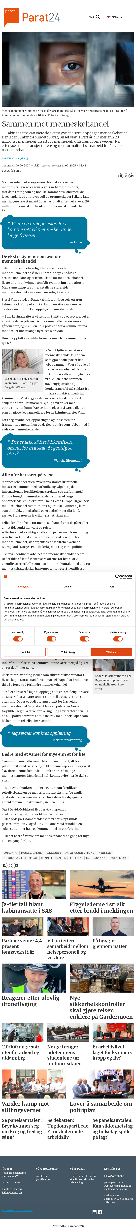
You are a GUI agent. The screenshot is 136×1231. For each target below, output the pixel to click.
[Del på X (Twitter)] (126, 175)
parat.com (42, 1176)
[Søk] (94, 17)
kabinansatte (96, 858)
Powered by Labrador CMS (68, 1226)
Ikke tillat (25, 652)
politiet (76, 858)
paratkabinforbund (79, 852)
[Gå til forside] (43, 17)
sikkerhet (54, 852)
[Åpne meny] (132, 17)
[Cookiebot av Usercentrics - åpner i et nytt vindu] (117, 577)
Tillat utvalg (68, 652)
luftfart (10, 852)
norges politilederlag (20, 858)
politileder (119, 858)
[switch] (51, 639)
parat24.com (43, 1179)
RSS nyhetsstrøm (12, 1192)
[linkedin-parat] (95, 1212)
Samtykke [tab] (23, 586)
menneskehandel (53, 858)
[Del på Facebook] (120, 175)
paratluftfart (32, 852)
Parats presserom (12, 1189)
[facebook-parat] (100, 1212)
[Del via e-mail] (131, 175)
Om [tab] (112, 586)
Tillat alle (111, 652)
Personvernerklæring (17, 1210)
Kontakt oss (112, 1168)
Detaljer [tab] (68, 586)
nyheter (105, 852)
